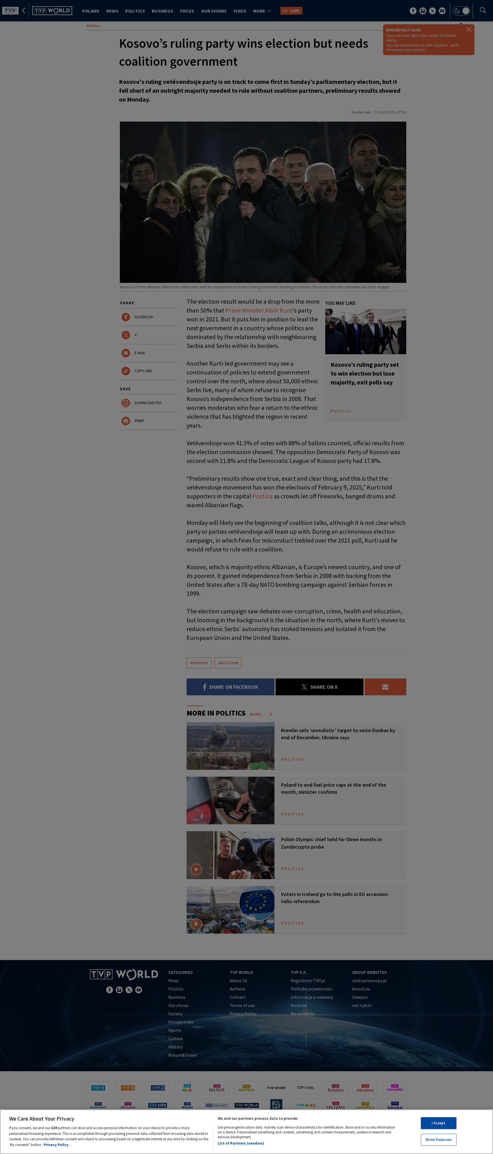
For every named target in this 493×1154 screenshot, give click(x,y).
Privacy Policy (56, 1144)
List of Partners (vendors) (241, 1143)
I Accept (438, 1123)
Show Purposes (438, 1139)
